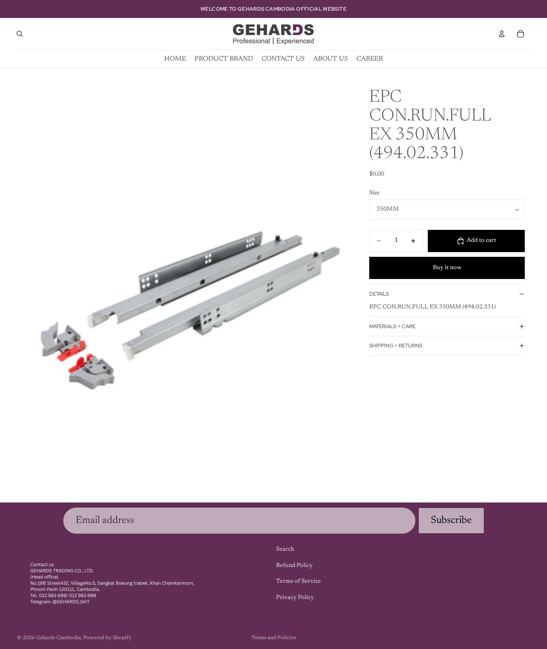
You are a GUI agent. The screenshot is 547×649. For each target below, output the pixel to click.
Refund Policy (294, 565)
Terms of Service (298, 581)
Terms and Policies (273, 637)
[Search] (19, 33)
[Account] (501, 33)
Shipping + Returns (395, 345)
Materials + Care (392, 326)
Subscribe (451, 520)
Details (379, 294)
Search (285, 549)
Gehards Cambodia (58, 637)
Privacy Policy (295, 597)
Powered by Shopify (107, 637)
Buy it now (447, 268)
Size (374, 193)
